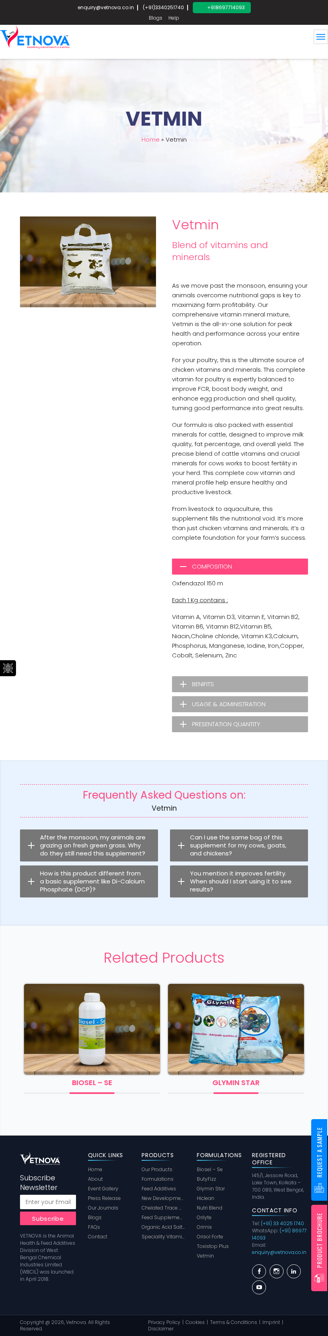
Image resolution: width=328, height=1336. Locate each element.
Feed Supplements (163, 1217)
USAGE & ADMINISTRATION (229, 704)
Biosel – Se (210, 1169)
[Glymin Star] (93, 1029)
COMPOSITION (212, 566)
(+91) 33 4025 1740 (282, 1223)
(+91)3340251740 (163, 7)
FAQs (94, 1227)
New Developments (163, 1198)
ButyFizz (206, 1179)
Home (151, 139)
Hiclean (205, 1198)
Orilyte (204, 1217)
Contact (97, 1236)
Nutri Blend (209, 1207)
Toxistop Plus (213, 1246)
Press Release (104, 1198)
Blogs (155, 17)
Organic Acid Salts (163, 1227)
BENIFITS (203, 684)
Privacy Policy (164, 1322)
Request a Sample (319, 1152)
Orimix (237, 1083)
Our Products (157, 1169)
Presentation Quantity (226, 724)
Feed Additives (159, 1188)
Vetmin (205, 1255)
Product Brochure (319, 1240)
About (95, 1179)
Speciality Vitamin (163, 1236)
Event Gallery (103, 1188)
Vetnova (76, 1322)
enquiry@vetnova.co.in (106, 7)
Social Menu (8, 668)
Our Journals (103, 1207)
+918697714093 (226, 7)
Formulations (158, 1179)
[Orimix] (237, 1029)
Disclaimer (161, 1328)
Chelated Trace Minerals (163, 1207)
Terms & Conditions (233, 1322)
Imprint (271, 1322)
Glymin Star (92, 1083)
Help (173, 17)
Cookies (195, 1322)
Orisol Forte (210, 1236)
